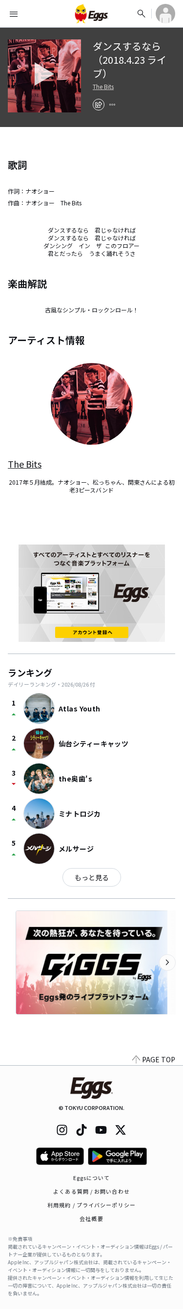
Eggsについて (91, 1178)
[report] (112, 104)
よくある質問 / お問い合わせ (91, 1191)
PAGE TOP (158, 1059)
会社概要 (91, 1218)
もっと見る (92, 877)
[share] (98, 104)
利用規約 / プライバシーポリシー (91, 1205)
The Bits (103, 87)
